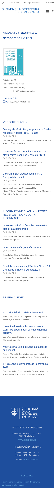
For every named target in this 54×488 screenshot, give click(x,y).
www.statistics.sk (27, 439)
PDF (7, 102)
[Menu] (48, 11)
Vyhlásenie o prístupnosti (13, 485)
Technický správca (32, 482)
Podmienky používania (12, 482)
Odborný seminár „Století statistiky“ (22, 247)
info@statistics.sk (30, 459)
